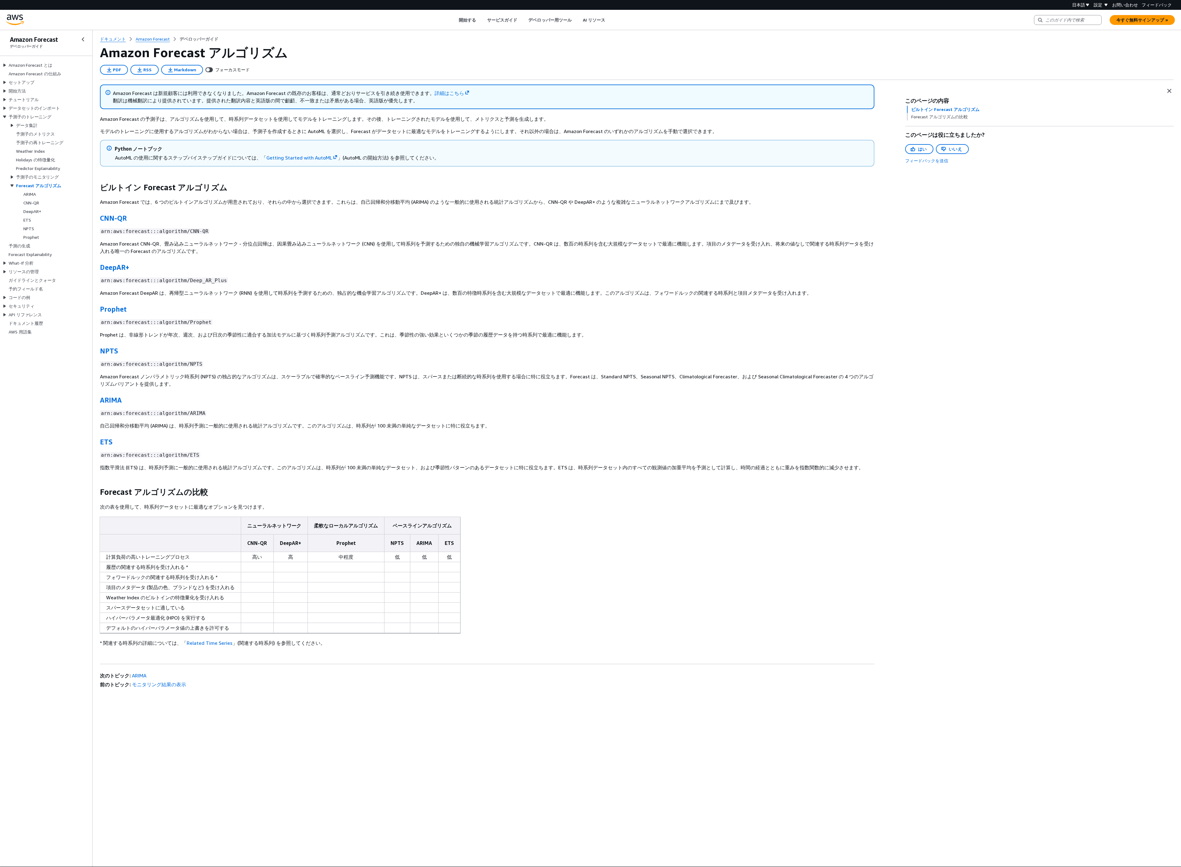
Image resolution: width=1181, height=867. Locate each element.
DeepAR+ (114, 267)
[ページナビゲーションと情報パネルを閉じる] (1169, 91)
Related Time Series (210, 643)
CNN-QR (113, 218)
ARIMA (111, 400)
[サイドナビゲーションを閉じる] (83, 39)
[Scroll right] (610, 20)
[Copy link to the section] (95, 187)
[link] (199, 39)
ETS (106, 442)
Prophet (113, 309)
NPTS (109, 351)
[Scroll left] (454, 20)
